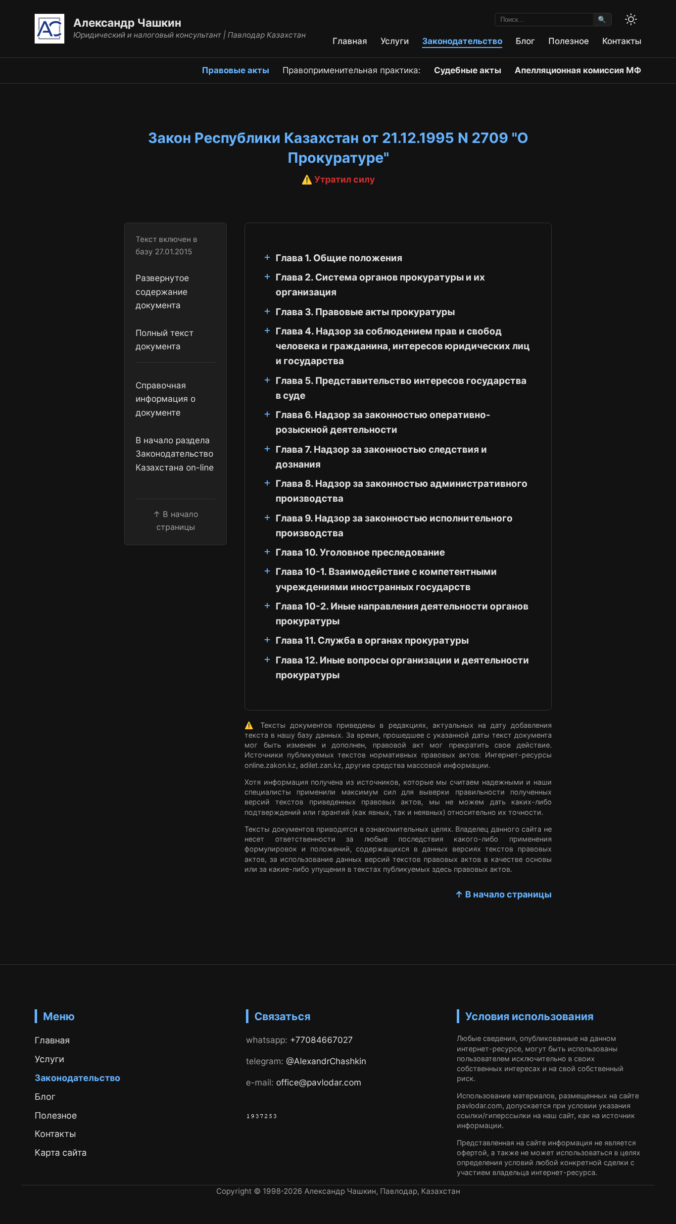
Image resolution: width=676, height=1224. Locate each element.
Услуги (395, 41)
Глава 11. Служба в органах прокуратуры (372, 640)
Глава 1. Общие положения (339, 258)
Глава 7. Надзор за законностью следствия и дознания (381, 457)
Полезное (568, 41)
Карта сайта (61, 1152)
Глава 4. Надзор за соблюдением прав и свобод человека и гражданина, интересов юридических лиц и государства (403, 346)
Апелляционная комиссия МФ (578, 70)
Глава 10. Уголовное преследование (360, 552)
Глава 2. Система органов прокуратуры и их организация (380, 285)
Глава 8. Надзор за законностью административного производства (402, 491)
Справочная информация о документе (165, 399)
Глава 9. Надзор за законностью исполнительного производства (394, 526)
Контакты (621, 41)
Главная (350, 41)
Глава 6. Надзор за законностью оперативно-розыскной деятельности (383, 422)
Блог (525, 41)
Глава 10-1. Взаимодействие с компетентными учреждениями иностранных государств (386, 579)
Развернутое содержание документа (162, 291)
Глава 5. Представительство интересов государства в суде (401, 388)
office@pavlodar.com (318, 1082)
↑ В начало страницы (503, 894)
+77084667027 (321, 1040)
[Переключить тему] (631, 19)
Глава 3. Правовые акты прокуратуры (365, 312)
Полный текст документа (164, 339)
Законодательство (462, 41)
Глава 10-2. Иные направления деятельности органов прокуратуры (402, 614)
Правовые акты (235, 70)
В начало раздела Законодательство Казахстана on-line (175, 453)
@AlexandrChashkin (326, 1061)
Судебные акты (467, 70)
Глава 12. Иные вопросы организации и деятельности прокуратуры (402, 668)
